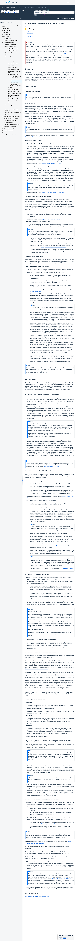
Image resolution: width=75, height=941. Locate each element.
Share (71, 18)
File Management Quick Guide (49, 824)
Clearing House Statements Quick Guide (15, 85)
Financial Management (10, 44)
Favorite (65, 18)
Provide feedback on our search (42, 10)
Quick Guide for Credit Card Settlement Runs (36, 669)
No (64, 938)
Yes (60, 938)
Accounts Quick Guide (35, 291)
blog (65, 53)
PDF (58, 18)
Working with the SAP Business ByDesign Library (11, 25)
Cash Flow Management (12, 48)
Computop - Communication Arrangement (51, 219)
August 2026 (6, 12)
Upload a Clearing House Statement (61, 878)
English (15, 12)
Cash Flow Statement (12, 50)
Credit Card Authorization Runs (51, 466)
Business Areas (7, 38)
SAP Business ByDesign (9, 7)
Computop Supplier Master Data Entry (50, 163)
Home (2, 7)
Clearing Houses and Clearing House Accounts (16, 77)
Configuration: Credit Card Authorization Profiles (53, 247)
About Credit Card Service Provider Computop (37, 136)
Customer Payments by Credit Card (15, 81)
